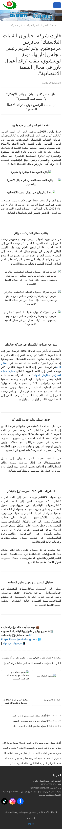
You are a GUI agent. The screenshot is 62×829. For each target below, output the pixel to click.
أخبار (45, 25)
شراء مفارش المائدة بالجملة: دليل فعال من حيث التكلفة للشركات (28, 726)
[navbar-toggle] (57, 5)
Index (31, 823)
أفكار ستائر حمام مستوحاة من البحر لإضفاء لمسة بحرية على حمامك (28, 715)
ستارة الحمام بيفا (51, 699)
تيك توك (6, 643)
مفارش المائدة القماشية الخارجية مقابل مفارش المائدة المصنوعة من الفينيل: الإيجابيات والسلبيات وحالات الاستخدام (31, 758)
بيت (54, 25)
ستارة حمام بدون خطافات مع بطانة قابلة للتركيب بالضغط (15, 701)
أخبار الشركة (33, 25)
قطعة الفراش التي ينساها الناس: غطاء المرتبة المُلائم (35, 763)
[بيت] (9, 4)
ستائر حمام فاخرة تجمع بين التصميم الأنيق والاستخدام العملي (28, 721)
